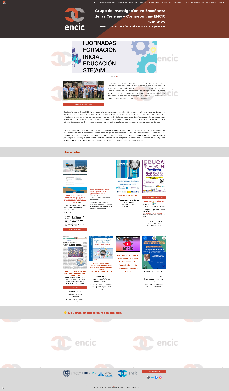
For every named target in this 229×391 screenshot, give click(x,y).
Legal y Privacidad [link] (154, 2)
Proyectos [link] (132, 2)
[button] (227, 2)
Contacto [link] (221, 2)
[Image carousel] (114, 59)
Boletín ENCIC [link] (178, 2)
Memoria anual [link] (211, 2)
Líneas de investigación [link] (107, 2)
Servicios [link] (143, 2)
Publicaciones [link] (166, 2)
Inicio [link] (96, 2)
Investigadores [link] (122, 2)
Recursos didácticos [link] (197, 2)
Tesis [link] (187, 2)
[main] (127, 17)
